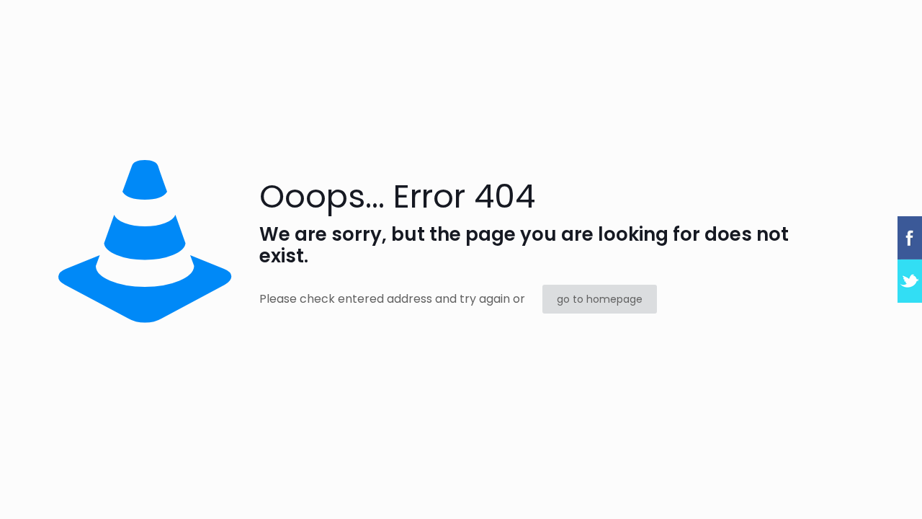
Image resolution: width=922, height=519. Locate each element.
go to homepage (600, 299)
